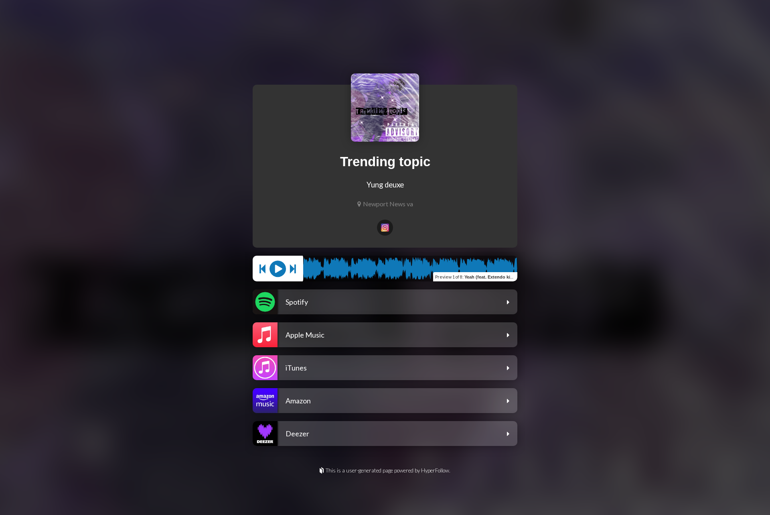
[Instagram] (385, 228)
